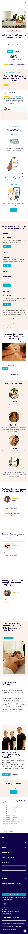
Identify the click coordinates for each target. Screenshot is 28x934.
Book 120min (7, 304)
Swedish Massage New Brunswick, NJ (10, 815)
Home (3, 8)
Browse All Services (14, 374)
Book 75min (6, 265)
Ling (13, 543)
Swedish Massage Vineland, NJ (9, 806)
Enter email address (6, 887)
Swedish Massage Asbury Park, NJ (9, 823)
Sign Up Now (5, 774)
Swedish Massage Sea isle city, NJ (9, 813)
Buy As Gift (17, 51)
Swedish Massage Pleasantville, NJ (9, 817)
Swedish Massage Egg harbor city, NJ (10, 821)
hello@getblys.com (6, 907)
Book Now (10, 51)
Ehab (13, 497)
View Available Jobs (16, 774)
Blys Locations (8, 8)
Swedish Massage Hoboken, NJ (9, 819)
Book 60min (6, 246)
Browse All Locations (8, 831)
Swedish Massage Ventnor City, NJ (9, 808)
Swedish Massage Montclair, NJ (9, 811)
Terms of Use (16, 928)
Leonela (14, 590)
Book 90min (6, 285)
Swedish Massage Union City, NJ (9, 810)
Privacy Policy (10, 899)
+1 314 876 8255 (6, 909)
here (20, 217)
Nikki (9, 114)
